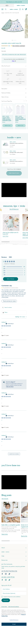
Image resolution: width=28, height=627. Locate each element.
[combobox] (21, 317)
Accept (14, 624)
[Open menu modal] (2, 9)
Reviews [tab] (4, 257)
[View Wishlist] (20, 9)
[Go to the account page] (23, 9)
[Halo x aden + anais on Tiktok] (9, 574)
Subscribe (5, 600)
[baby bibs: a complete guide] (10, 512)
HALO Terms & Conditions (13, 606)
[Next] (26, 2)
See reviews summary (18, 46)
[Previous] (2, 2)
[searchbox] (14, 307)
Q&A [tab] (10, 257)
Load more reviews (14, 454)
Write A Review (10, 279)
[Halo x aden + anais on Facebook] (2, 574)
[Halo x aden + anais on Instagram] (6, 574)
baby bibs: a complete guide (10, 525)
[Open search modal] (5, 9)
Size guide (3, 51)
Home (2, 12)
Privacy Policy (4, 606)
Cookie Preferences (14, 619)
